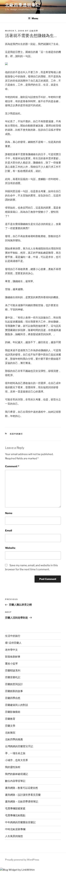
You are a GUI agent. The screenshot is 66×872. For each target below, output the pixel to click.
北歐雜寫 (10, 732)
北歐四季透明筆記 (22, 5)
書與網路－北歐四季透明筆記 (21, 801)
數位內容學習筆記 (15, 781)
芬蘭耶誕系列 (12, 670)
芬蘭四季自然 (12, 698)
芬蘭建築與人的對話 (16, 705)
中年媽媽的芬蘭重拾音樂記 (20, 822)
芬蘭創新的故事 (14, 691)
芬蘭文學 (10, 725)
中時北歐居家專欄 (15, 829)
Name (8, 513)
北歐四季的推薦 (14, 739)
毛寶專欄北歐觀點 (15, 815)
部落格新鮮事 (12, 656)
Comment (12, 466)
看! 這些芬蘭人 (13, 642)
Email (8, 530)
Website (10, 547)
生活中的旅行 (16, 434)
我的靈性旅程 (12, 767)
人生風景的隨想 (14, 836)
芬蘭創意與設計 (14, 684)
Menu (35, 18)
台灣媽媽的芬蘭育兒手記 (19, 746)
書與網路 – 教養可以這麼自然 (21, 787)
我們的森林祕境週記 (16, 774)
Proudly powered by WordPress (22, 859)
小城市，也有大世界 (16, 760)
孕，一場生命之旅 (15, 753)
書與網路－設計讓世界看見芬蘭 (23, 794)
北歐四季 (33, 31)
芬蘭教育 (10, 718)
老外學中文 (11, 649)
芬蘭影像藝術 (12, 711)
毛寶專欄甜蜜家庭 (15, 808)
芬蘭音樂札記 (12, 677)
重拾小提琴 (11, 663)
